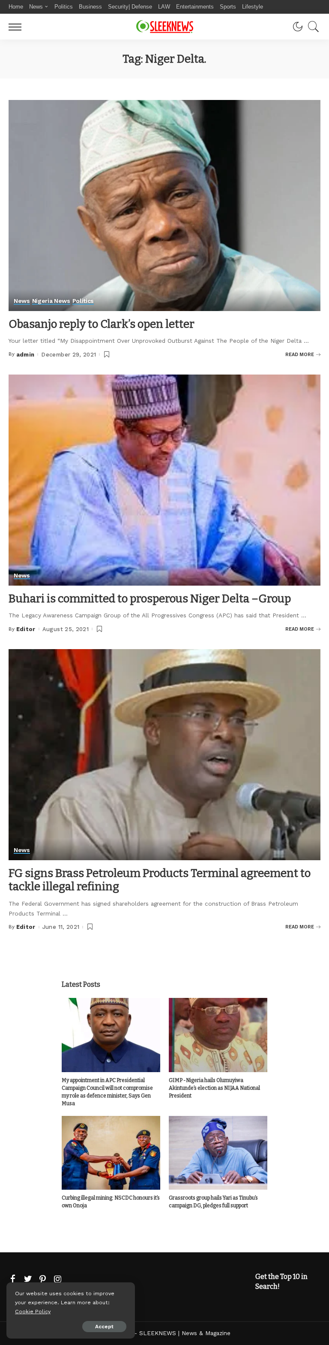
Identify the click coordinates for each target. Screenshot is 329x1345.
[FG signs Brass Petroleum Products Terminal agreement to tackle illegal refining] (164, 754)
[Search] (311, 26)
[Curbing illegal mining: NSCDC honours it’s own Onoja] (111, 1153)
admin (25, 354)
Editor (26, 629)
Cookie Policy (33, 1311)
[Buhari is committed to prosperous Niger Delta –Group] (164, 480)
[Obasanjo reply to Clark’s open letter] (164, 205)
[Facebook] (13, 1279)
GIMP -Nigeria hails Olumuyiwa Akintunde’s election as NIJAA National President (214, 1088)
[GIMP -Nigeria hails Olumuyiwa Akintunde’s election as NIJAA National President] (218, 1035)
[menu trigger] (17, 26)
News (22, 301)
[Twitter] (28, 1279)
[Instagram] (58, 1279)
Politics (83, 301)
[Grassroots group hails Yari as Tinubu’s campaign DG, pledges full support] (218, 1153)
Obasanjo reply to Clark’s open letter (101, 324)
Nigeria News (51, 301)
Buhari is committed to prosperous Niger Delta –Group (150, 598)
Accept (104, 1327)
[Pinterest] (43, 1279)
